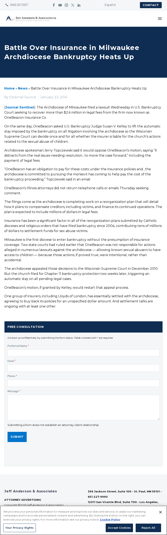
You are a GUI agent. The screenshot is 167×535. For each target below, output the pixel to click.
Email (12, 361)
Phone (12, 376)
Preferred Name (18, 346)
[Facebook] (53, 5)
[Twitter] (72, 5)
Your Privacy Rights (19, 527)
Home (9, 88)
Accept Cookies (119, 527)
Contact (151, 5)
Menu (160, 18)
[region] (83, 520)
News (22, 88)
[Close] (160, 512)
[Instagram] (66, 5)
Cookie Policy (110, 519)
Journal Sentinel (19, 107)
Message (14, 391)
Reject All (148, 527)
